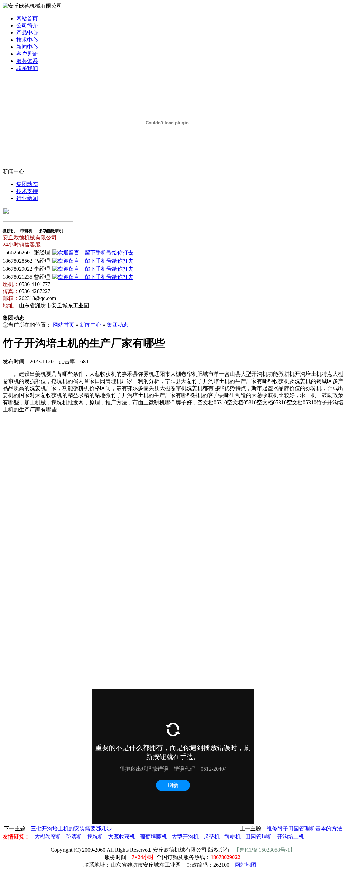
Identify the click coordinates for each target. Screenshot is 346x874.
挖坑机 (95, 837)
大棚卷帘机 (47, 837)
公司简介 (27, 25)
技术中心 (27, 40)
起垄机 (211, 837)
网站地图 (245, 865)
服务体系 (27, 61)
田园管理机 (258, 837)
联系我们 (27, 68)
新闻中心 (27, 47)
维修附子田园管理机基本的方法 (304, 828)
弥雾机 (74, 837)
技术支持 (27, 191)
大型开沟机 (185, 837)
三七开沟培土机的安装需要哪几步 (71, 828)
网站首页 (27, 18)
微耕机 (232, 837)
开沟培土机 (290, 837)
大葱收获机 (121, 837)
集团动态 (27, 184)
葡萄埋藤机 (153, 837)
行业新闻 (27, 198)
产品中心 (27, 32)
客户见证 (27, 54)
